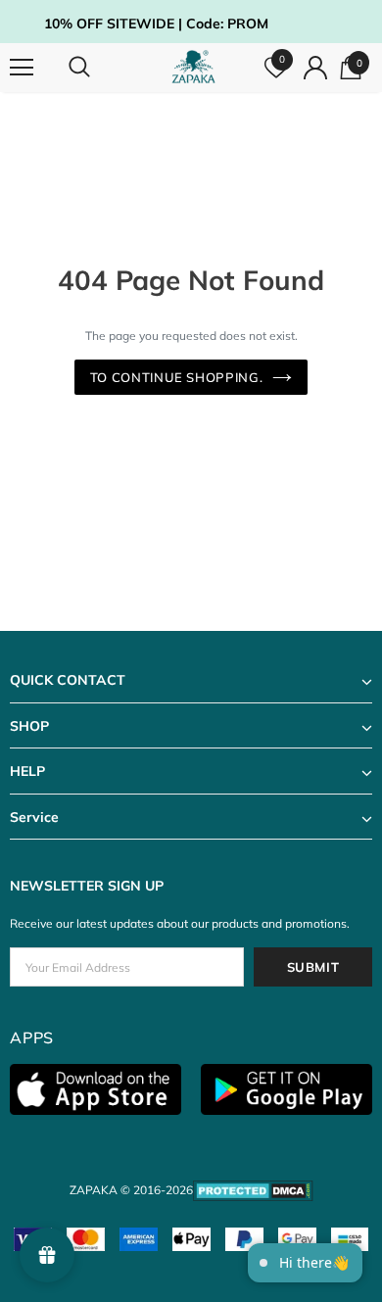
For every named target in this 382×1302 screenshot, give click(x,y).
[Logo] (193, 66)
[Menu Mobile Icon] (21, 67)
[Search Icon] (98, 67)
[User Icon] (315, 67)
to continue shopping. (176, 377)
